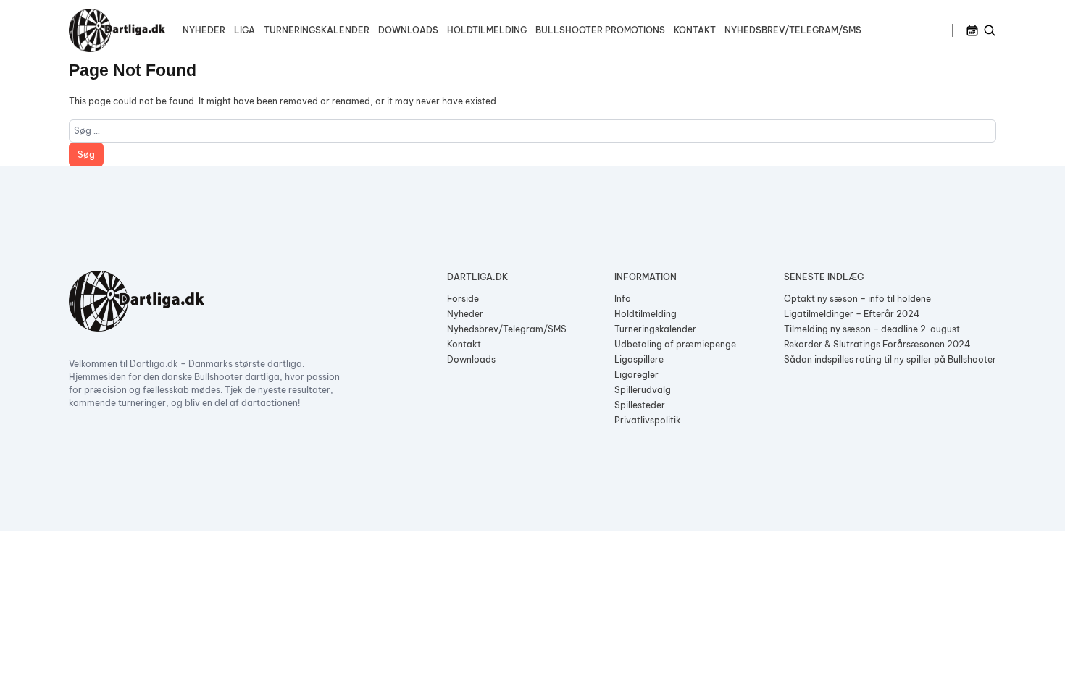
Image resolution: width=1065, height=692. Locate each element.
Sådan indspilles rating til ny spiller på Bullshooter (890, 359)
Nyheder (204, 30)
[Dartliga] (117, 30)
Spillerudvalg (642, 389)
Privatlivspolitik (647, 420)
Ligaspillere (639, 359)
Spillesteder (639, 405)
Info (622, 298)
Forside (463, 298)
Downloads (408, 30)
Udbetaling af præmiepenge (675, 344)
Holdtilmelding (487, 30)
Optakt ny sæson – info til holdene (857, 298)
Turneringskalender (316, 30)
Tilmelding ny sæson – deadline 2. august (872, 329)
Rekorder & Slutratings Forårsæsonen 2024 (877, 344)
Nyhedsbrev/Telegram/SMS (792, 30)
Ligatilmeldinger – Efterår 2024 (852, 313)
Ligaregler (636, 374)
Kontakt (695, 30)
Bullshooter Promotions (600, 30)
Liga (244, 30)
